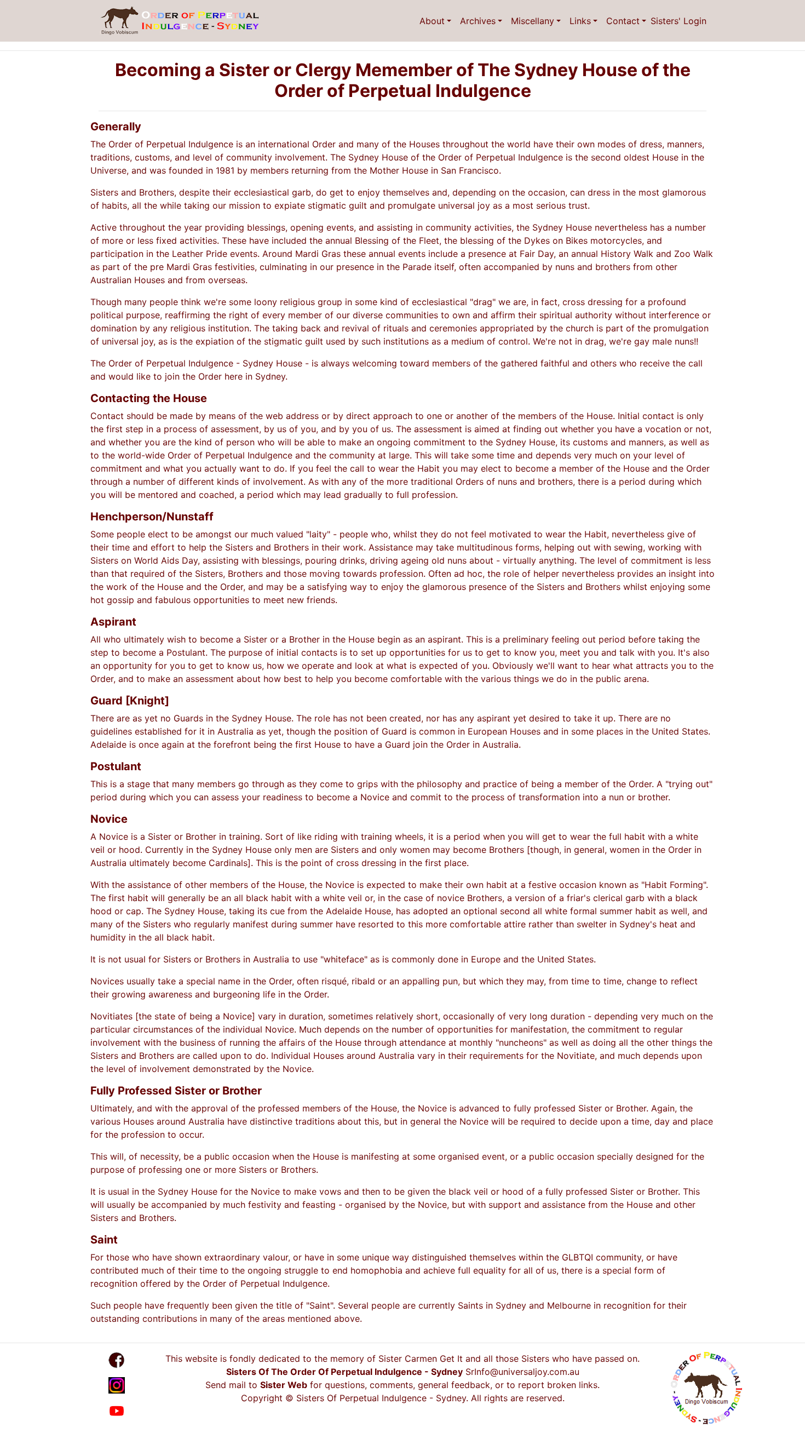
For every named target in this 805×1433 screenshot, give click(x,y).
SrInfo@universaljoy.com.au (522, 1371)
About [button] (432, 20)
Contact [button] (623, 20)
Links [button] (580, 20)
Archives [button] (478, 20)
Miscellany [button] (532, 20)
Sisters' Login (678, 20)
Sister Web (283, 1384)
